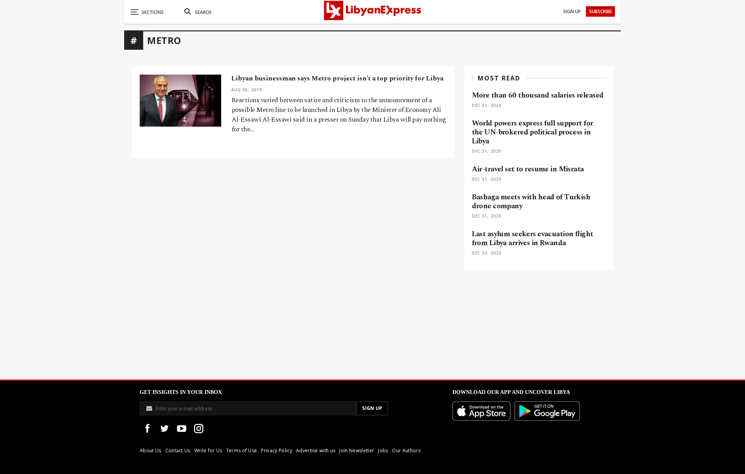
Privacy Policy (276, 450)
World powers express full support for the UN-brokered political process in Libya (532, 132)
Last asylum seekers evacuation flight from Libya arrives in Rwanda (532, 238)
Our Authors (406, 450)
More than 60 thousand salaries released (538, 95)
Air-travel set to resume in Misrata (528, 169)
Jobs (383, 450)
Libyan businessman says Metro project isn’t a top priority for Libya (337, 78)
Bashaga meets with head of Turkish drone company (531, 202)
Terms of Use (241, 450)
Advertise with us (315, 450)
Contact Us (178, 450)
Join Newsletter (356, 450)
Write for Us (208, 450)
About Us (150, 450)
